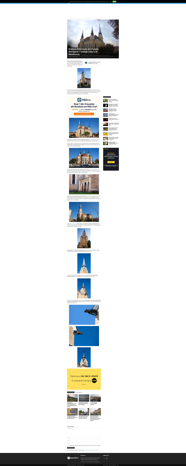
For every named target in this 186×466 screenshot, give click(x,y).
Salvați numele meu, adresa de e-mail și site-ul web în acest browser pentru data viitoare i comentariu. (84, 445)
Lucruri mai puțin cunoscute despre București (93, 403)
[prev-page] (67, 422)
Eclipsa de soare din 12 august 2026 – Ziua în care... (114, 119)
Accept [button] (114, 1)
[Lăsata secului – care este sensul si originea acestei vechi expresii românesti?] (105, 138)
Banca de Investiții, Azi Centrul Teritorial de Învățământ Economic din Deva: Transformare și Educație (95, 418)
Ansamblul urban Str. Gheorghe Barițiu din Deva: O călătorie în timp (72, 417)
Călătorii (71, 18)
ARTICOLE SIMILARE (71, 392)
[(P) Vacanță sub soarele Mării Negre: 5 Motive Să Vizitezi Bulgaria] (84, 398)
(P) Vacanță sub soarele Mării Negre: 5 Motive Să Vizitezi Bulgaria (83, 403)
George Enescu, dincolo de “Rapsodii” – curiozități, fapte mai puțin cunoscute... (114, 105)
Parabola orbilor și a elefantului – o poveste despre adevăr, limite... (113, 109)
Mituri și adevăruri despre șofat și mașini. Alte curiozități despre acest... (113, 128)
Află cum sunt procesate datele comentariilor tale (92, 450)
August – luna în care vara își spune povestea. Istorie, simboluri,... (113, 133)
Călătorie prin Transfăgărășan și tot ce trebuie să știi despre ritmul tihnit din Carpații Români (72, 404)
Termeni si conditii (105, 465)
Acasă (68, 18)
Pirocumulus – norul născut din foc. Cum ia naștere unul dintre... (114, 124)
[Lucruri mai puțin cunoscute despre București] (95, 398)
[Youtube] (107, 458)
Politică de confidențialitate (112, 465)
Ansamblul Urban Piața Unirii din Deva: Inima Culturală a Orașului (83, 417)
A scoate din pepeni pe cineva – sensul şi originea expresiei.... (113, 100)
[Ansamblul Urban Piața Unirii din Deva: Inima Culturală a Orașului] (84, 411)
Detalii (111, 1)
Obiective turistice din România (77, 18)
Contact (118, 465)
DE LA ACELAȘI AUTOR (78, 392)
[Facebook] (104, 458)
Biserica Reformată (73, 223)
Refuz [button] (107, 1)
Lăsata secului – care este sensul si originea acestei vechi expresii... (113, 138)
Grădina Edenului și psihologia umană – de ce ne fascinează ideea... (113, 143)
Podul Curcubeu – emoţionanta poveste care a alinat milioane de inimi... (114, 114)
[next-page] (69, 422)
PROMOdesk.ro (97, 461)
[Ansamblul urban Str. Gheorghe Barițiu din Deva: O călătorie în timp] (72, 411)
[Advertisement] (93, 11)
